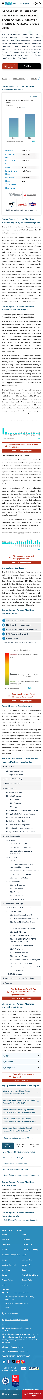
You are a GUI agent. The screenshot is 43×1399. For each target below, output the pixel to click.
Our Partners (27, 1245)
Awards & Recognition (11, 1255)
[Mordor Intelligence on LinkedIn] (4, 1362)
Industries (6, 1270)
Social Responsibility (30, 1250)
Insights (5, 1260)
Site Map (25, 1285)
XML (3, 1285)
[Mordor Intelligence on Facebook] (9, 1362)
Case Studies (27, 1260)
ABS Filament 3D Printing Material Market (19, 1152)
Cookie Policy (27, 1280)
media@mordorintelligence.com (18, 1328)
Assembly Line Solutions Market (15, 1163)
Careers (5, 1275)
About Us (5, 1239)
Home (4, 1234)
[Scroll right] (39, 78)
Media (4, 1250)
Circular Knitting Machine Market (15, 1169)
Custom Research (9, 1265)
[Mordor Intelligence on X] (13, 1362)
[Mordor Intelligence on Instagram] (23, 1362)
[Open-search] (40, 3)
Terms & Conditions (30, 1275)
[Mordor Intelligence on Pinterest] (18, 1362)
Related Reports (8, 1146)
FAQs (24, 1255)
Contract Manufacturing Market (15, 1158)
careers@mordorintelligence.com (15, 1351)
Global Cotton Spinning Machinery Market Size (21, 1175)
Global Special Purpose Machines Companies (21, 1220)
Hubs (24, 1270)
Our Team (26, 1239)
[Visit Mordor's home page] (8, 3)
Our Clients (6, 1245)
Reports (25, 1234)
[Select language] (36, 3)
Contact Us (26, 1265)
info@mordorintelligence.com (16, 1320)
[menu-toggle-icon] (3, 3)
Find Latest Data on (34, 1146)
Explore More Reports (20, 1146)
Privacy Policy (7, 1280)
